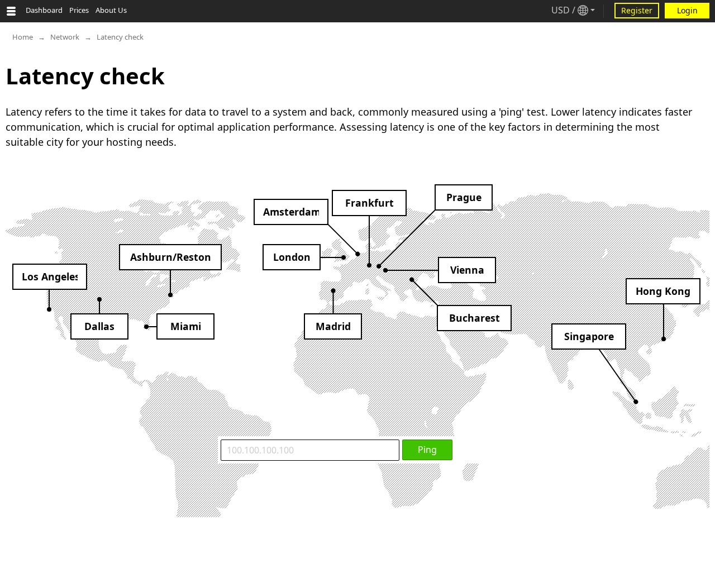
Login (687, 10)
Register (636, 10)
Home (22, 37)
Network (64, 37)
